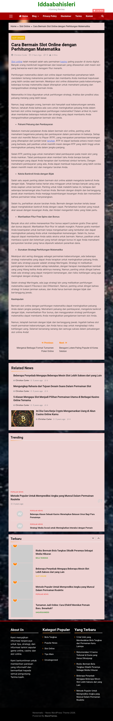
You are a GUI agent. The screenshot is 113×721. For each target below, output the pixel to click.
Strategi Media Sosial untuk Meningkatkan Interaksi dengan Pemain (61, 528)
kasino (63, 61)
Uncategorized (42, 612)
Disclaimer (66, 16)
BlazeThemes (51, 716)
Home (24, 16)
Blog (34, 16)
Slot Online (18, 37)
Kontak (89, 16)
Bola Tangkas (42, 558)
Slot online (16, 61)
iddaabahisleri (56, 4)
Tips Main (49, 654)
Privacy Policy (50, 16)
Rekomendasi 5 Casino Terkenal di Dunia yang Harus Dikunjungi (87, 655)
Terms (78, 16)
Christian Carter (20, 55)
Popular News (17, 492)
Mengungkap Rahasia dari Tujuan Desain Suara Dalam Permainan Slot (52, 386)
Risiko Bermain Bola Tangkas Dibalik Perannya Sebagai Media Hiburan (88, 667)
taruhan (51, 140)
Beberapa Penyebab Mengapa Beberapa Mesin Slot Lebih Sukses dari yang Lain (57, 375)
